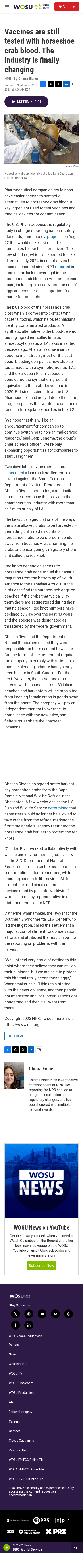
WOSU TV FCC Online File (26, 1479)
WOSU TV (15, 1373)
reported (62, 266)
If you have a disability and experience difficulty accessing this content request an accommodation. (41, 1491)
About (13, 1402)
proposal (54, 236)
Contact (14, 1431)
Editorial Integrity (20, 1412)
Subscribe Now (41, 1265)
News (13, 1354)
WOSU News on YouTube (41, 1227)
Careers (14, 1421)
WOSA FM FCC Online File (26, 1469)
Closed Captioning (21, 1440)
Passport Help (18, 1450)
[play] (7, 1547)
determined (58, 808)
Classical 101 (18, 1364)
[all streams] (77, 1547)
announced (14, 472)
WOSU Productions (22, 1392)
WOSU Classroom (21, 1383)
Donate (69, 7)
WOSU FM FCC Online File (26, 1460)
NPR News (16, 1036)
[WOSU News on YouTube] (41, 1181)
